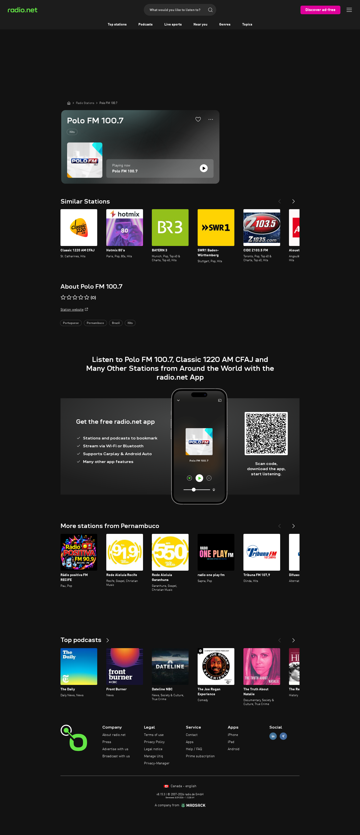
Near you (200, 24)
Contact (192, 735)
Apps (189, 742)
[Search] (210, 10)
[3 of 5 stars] (75, 297)
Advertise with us (115, 749)
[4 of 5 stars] (81, 297)
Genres (224, 24)
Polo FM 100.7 (125, 171)
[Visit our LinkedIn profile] (273, 736)
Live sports (173, 24)
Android (234, 749)
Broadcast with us (116, 756)
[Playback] (204, 168)
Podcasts (145, 24)
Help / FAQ (194, 749)
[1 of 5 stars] (63, 297)
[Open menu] (349, 10)
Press (106, 742)
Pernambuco (95, 323)
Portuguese (71, 323)
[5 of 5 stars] (87, 297)
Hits (72, 132)
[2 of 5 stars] (69, 297)
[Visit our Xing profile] (283, 736)
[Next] (294, 199)
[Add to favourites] (198, 119)
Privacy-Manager (156, 763)
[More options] (211, 119)
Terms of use (154, 735)
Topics (247, 24)
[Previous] (279, 199)
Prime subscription (200, 756)
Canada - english (183, 786)
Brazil (116, 323)
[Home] (69, 103)
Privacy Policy (154, 742)
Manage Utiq (153, 756)
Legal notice (153, 749)
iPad (231, 742)
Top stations (117, 24)
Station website (72, 309)
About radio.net (114, 735)
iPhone (233, 735)
